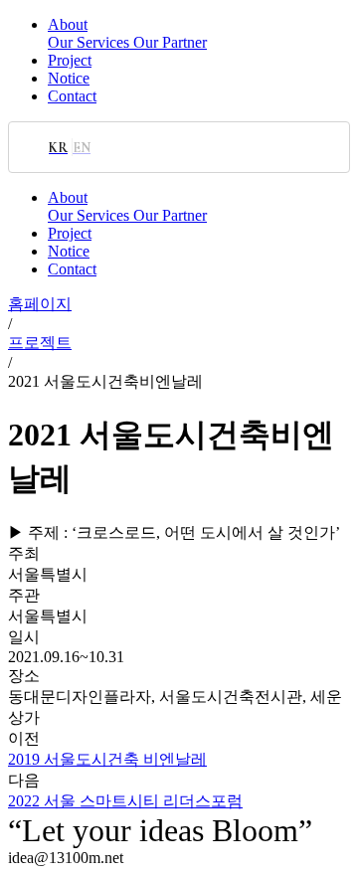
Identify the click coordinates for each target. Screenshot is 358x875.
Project (69, 60)
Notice (69, 78)
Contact (72, 96)
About (68, 24)
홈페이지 (40, 303)
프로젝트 (40, 342)
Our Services (90, 42)
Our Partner (170, 42)
